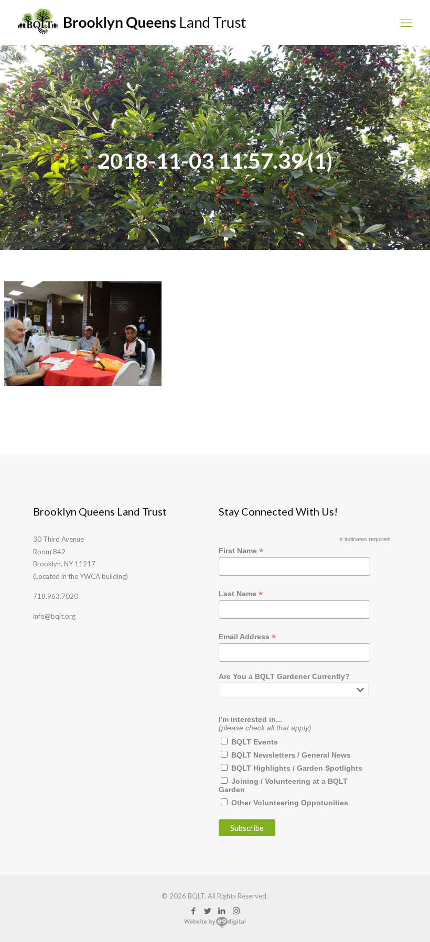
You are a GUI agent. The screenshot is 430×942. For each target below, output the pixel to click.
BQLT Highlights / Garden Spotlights (296, 768)
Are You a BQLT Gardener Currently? (284, 676)
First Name (241, 551)
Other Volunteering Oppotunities (289, 802)
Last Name (241, 594)
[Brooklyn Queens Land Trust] (132, 22)
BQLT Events (254, 742)
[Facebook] (193, 910)
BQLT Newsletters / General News (291, 755)
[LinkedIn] (222, 910)
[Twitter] (207, 910)
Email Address (247, 637)
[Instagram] (236, 910)
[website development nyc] (215, 926)
